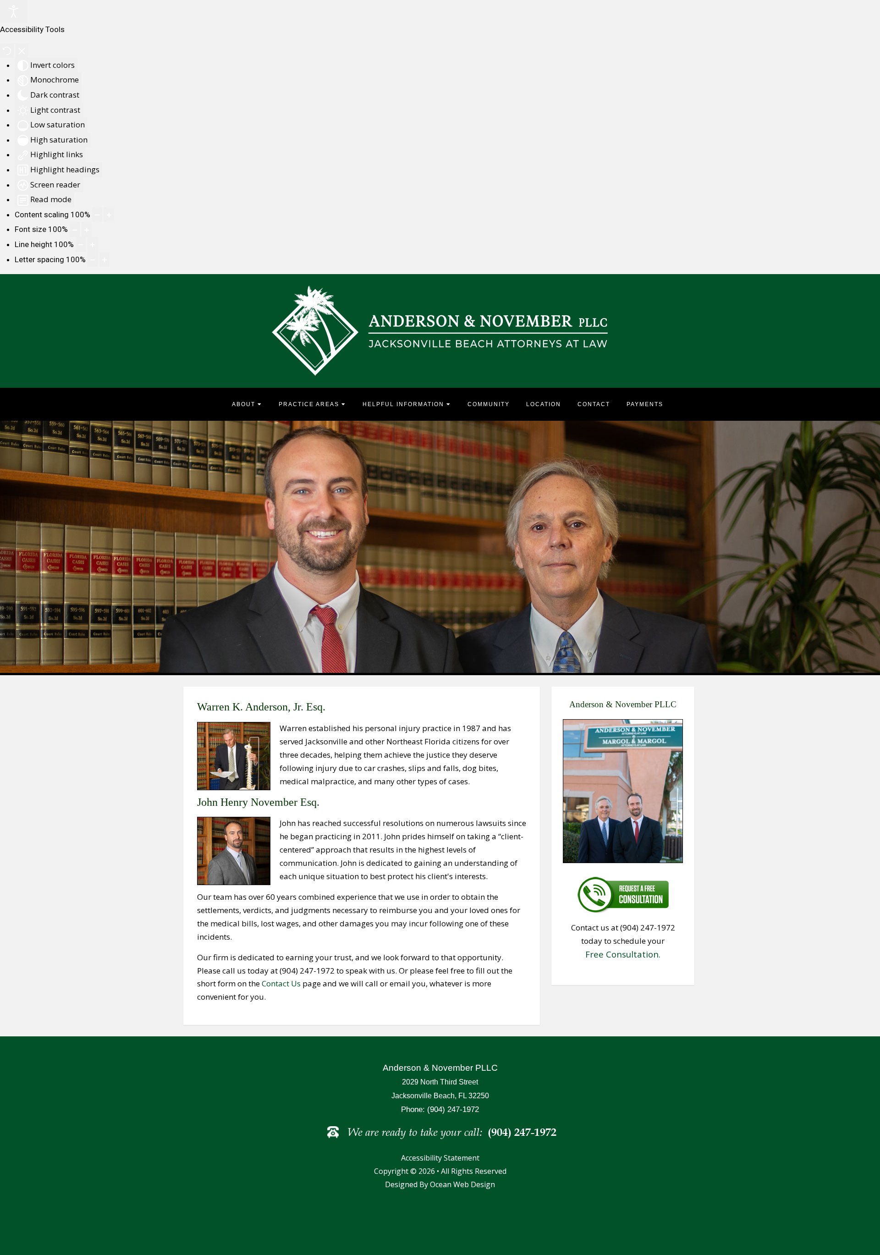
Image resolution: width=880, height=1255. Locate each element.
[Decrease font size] (75, 229)
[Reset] (7, 51)
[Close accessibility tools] (22, 51)
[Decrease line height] (81, 244)
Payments (645, 404)
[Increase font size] (87, 229)
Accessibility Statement (440, 1158)
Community (489, 404)
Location (543, 404)
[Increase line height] (93, 244)
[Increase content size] (109, 214)
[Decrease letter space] (93, 259)
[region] (440, 547)
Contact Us (281, 983)
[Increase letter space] (104, 259)
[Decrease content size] (97, 214)
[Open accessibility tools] (14, 11)
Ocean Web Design (462, 1184)
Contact (594, 404)
